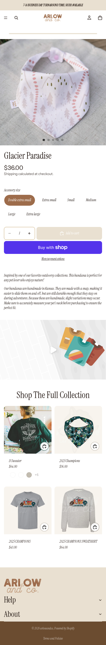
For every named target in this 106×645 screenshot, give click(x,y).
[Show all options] (36, 474)
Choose (48, 446)
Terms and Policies (53, 639)
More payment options (53, 259)
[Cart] (100, 17)
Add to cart (72, 233)
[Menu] (5, 17)
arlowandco (46, 628)
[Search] (16, 17)
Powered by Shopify (64, 628)
